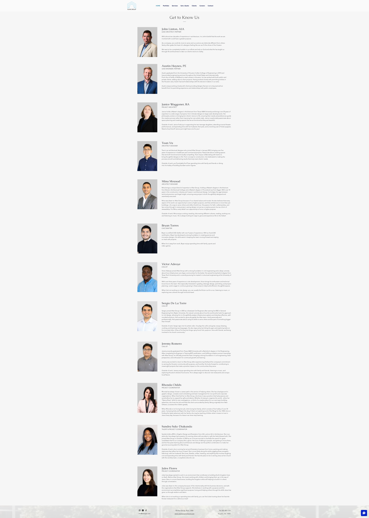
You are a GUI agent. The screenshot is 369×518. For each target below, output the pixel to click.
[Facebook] (146, 510)
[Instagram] (140, 510)
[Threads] (143, 510)
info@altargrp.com (144, 513)
